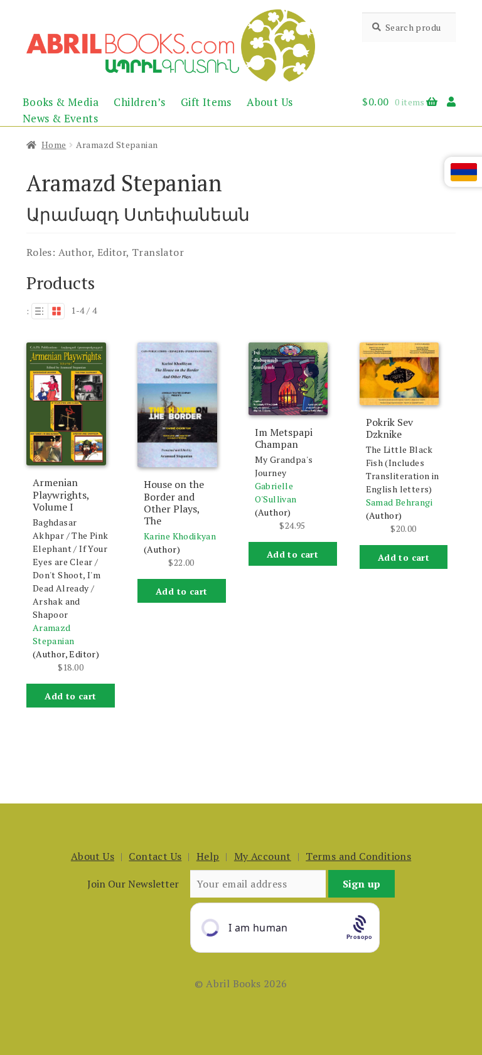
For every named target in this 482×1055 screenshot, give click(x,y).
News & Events (60, 118)
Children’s (139, 102)
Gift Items (206, 102)
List (39, 311)
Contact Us (155, 856)
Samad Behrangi (399, 502)
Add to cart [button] (70, 696)
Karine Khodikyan (180, 536)
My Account (262, 856)
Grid (56, 311)
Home (54, 145)
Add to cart (292, 554)
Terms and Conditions (358, 856)
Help (208, 856)
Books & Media (61, 102)
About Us (269, 102)
